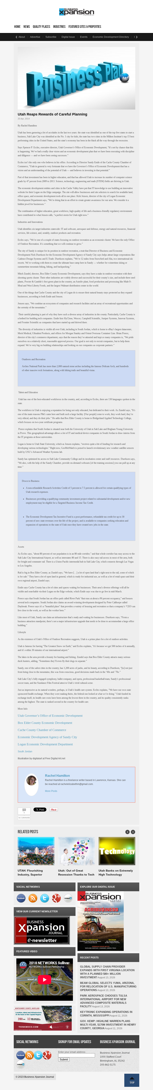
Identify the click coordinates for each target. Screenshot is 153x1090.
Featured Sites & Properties (85, 27)
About (22, 37)
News (27, 27)
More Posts (51, 791)
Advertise (35, 37)
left (16, 37)
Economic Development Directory (111, 37)
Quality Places (41, 27)
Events (83, 37)
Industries (59, 27)
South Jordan (25, 751)
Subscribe (50, 37)
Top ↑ (131, 1080)
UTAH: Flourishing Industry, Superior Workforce (30, 874)
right (136, 37)
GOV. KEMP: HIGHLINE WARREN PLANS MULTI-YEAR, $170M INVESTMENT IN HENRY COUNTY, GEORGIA (108, 1025)
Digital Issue (68, 37)
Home (17, 27)
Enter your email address (71, 1052)
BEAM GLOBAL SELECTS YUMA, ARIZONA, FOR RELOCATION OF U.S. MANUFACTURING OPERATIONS (108, 986)
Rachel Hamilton (57, 775)
